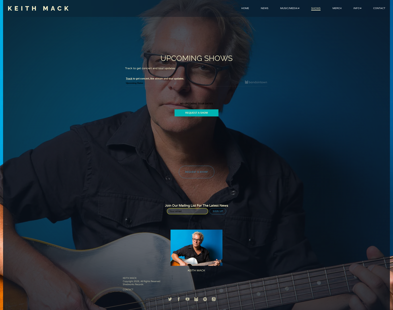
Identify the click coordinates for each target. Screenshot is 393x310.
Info (356, 8)
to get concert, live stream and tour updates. (155, 78)
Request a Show (196, 113)
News (264, 8)
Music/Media (289, 8)
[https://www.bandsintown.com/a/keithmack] (196, 299)
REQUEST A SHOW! (196, 172)
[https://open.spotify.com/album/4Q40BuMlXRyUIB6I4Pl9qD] (205, 299)
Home (245, 8)
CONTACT (128, 289)
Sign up (218, 211)
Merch (337, 8)
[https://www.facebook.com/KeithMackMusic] (179, 299)
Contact (379, 8)
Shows (316, 8)
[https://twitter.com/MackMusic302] (170, 299)
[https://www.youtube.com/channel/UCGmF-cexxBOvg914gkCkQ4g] (187, 299)
